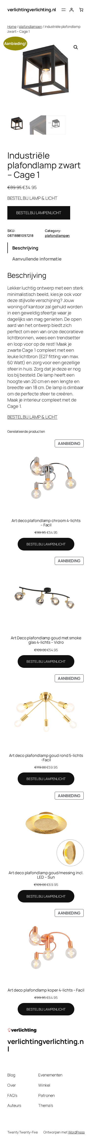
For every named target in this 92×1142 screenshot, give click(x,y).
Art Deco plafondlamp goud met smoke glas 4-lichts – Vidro (46, 640)
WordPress (76, 1132)
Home (11, 26)
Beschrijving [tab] (25, 248)
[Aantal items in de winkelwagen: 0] (81, 10)
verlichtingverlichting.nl (31, 9)
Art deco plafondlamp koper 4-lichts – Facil (46, 990)
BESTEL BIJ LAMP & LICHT (32, 417)
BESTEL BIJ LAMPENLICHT (38, 212)
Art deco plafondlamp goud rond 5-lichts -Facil (46, 757)
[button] (75, 47)
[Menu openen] (63, 10)
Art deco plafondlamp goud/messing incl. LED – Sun (46, 875)
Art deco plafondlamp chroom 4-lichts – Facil (46, 522)
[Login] (71, 10)
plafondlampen (30, 26)
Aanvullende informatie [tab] (37, 259)
